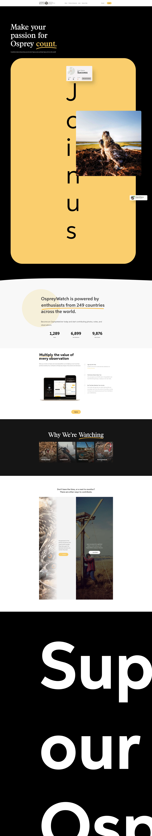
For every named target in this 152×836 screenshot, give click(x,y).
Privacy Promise (91, 368)
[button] (73, 161)
